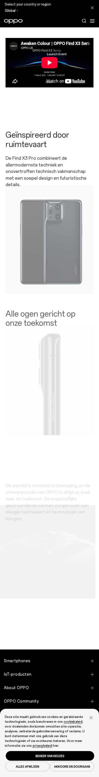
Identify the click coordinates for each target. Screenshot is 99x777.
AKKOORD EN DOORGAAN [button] (72, 766)
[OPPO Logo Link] (13, 21)
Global (10, 11)
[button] (91, 717)
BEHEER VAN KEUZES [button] (50, 756)
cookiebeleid (73, 721)
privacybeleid (42, 745)
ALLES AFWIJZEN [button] (27, 766)
